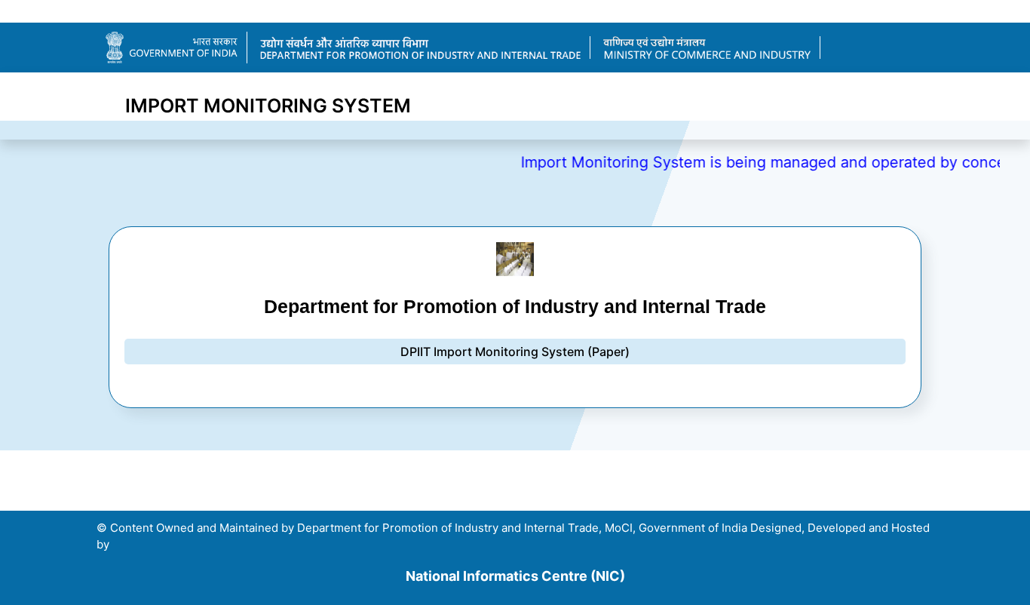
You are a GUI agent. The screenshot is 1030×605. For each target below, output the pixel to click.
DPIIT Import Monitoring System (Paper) (515, 351)
